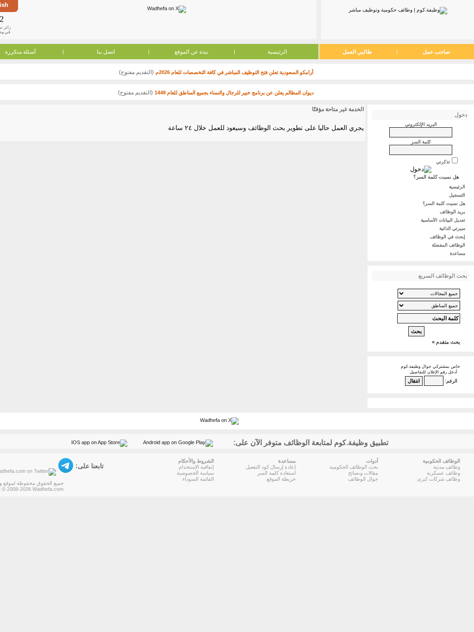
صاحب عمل (436, 52)
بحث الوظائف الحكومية (354, 467)
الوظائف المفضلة (448, 245)
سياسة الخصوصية (195, 473)
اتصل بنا (106, 52)
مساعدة (457, 253)
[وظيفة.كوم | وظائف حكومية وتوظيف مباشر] (398, 9)
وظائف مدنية (446, 467)
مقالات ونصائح (363, 473)
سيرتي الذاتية (452, 228)
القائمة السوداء (198, 479)
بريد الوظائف (452, 211)
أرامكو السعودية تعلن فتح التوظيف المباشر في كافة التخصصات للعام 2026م (234, 72)
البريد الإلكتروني (421, 124)
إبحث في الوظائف (447, 236)
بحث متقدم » (446, 342)
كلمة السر (421, 141)
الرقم (451, 381)
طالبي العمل (357, 52)
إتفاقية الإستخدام (196, 467)
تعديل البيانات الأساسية (443, 220)
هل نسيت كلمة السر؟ (436, 177)
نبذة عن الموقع (191, 52)
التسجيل (457, 195)
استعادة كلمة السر (276, 473)
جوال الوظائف (363, 479)
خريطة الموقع (281, 479)
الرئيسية (277, 52)
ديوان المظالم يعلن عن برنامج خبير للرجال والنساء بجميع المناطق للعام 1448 (234, 92)
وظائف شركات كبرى (438, 479)
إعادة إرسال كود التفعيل (271, 467)
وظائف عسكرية (443, 473)
